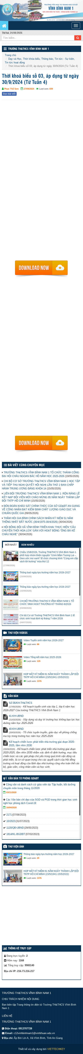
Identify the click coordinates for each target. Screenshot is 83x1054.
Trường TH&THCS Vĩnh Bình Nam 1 (28, 49)
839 (51, 89)
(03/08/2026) (26, 608)
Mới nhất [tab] (11, 544)
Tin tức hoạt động (15, 62)
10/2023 (10, 821)
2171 (9, 814)
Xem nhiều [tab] (27, 544)
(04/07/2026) (26, 622)
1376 (39, 681)
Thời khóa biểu (31, 58)
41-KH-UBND (16, 715)
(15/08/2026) (26, 576)
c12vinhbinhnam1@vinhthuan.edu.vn (34, 1033)
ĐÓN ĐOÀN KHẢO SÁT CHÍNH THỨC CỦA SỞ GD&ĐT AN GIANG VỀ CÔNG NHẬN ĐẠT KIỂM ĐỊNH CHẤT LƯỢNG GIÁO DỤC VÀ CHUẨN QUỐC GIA (41, 510)
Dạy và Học (14, 58)
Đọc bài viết (9, 93)
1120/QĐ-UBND (15, 827)
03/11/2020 (11, 792)
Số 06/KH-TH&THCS (20, 702)
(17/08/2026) (9, 565)
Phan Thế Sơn (11, 89)
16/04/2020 (11, 807)
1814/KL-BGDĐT (15, 834)
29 (38, 858)
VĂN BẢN (13, 696)
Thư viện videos (18, 633)
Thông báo (47, 58)
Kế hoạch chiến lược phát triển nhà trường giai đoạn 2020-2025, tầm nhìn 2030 (42, 743)
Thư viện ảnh (16, 846)
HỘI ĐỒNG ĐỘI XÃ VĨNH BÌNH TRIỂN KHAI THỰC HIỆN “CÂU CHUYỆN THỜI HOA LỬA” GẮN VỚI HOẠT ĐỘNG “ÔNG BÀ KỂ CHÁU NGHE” (39, 531)
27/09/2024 (29, 89)
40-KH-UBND (16, 728)
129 (38, 661)
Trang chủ (10, 55)
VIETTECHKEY (56, 1049)
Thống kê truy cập (19, 948)
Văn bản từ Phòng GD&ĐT (23, 778)
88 (38, 644)
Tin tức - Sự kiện (64, 58)
